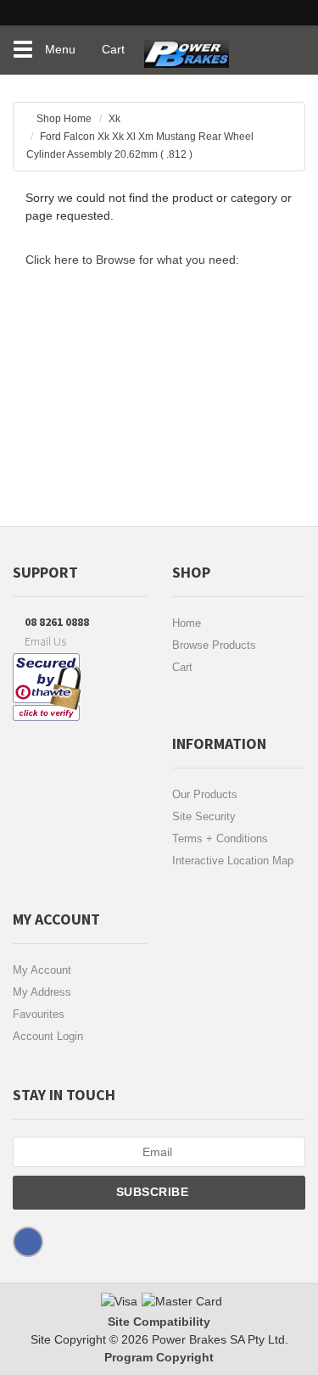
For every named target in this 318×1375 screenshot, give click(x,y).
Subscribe (154, 1192)
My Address (42, 992)
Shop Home (64, 119)
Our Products (204, 794)
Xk (114, 119)
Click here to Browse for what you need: (132, 259)
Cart (182, 667)
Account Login (48, 1036)
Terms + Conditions (220, 838)
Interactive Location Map (232, 860)
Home (186, 623)
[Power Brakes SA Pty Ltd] (182, 46)
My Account (42, 970)
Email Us (44, 641)
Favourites (38, 1014)
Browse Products (214, 645)
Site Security (204, 816)
